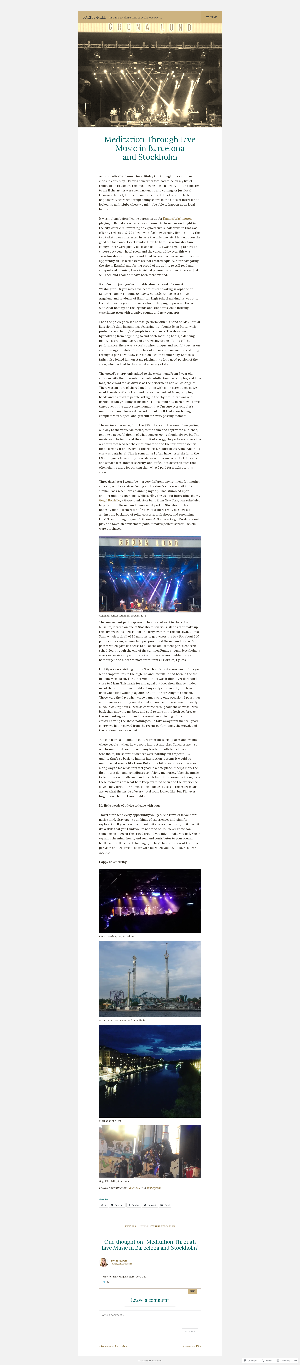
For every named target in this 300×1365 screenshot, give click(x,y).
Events (164, 1226)
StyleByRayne (119, 1260)
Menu (213, 17)
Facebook (134, 1188)
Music (172, 1226)
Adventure (155, 1226)
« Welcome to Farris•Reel (113, 1346)
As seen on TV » (192, 1346)
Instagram (154, 1188)
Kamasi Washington (177, 218)
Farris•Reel (94, 17)
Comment (190, 1331)
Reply (192, 1291)
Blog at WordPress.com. (150, 1361)
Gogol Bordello (109, 500)
